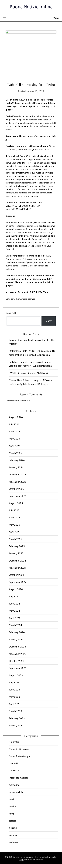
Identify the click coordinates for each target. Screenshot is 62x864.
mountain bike (16, 792)
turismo (13, 827)
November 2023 (17, 653)
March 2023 (15, 711)
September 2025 (17, 496)
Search (11, 312)
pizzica (12, 820)
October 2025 (16, 488)
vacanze (13, 835)
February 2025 (17, 546)
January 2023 (16, 725)
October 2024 (16, 574)
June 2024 (14, 603)
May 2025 (14, 524)
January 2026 (16, 467)
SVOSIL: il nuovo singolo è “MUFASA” (28, 373)
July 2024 (14, 596)
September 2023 (17, 668)
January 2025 (16, 553)
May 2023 (14, 696)
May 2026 (14, 438)
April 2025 (14, 531)
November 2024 (17, 567)
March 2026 (15, 453)
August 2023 (16, 675)
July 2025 (14, 510)
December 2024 (17, 560)
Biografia (14, 741)
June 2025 (14, 517)
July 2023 (14, 682)
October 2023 (16, 660)
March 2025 (15, 539)
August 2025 (16, 503)
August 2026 (16, 417)
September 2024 (17, 582)
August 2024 (16, 589)
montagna (14, 784)
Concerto (14, 770)
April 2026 (14, 445)
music (12, 799)
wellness (13, 842)
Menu (56, 17)
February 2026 (17, 460)
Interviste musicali (18, 777)
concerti (13, 763)
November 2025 (17, 481)
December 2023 (17, 646)
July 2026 (14, 424)
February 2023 (17, 718)
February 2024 (17, 632)
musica (12, 806)
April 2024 (14, 618)
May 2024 (14, 610)
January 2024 (16, 639)
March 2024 (15, 625)
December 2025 (17, 474)
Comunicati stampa (25, 298)
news (11, 813)
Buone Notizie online (31, 6)
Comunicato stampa (19, 756)
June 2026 (14, 431)
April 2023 (14, 703)
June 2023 (14, 689)
